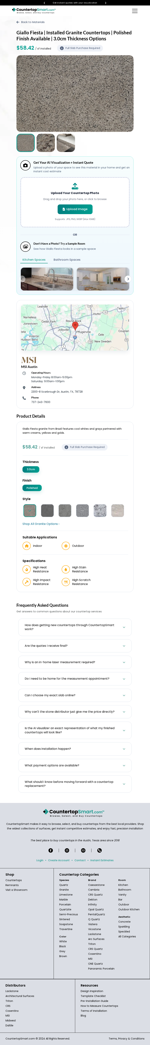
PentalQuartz (96, 914)
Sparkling (124, 926)
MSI (90, 959)
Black (62, 946)
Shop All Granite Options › (40, 524)
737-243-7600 (40, 402)
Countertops (13, 880)
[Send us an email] (83, 850)
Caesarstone (96, 885)
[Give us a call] (99, 850)
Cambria (93, 890)
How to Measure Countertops (99, 1006)
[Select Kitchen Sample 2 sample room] (103, 279)
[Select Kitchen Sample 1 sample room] (47, 279)
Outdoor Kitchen (129, 909)
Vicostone (94, 929)
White (63, 941)
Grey (62, 951)
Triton (92, 944)
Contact (80, 860)
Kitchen (123, 885)
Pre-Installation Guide (94, 1001)
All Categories (127, 936)
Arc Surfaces (96, 939)
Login (39, 860)
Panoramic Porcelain (101, 968)
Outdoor (123, 904)
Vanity (122, 894)
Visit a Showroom (16, 890)
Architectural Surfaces (19, 996)
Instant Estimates (102, 860)
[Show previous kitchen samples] (21, 279)
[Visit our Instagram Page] (67, 850)
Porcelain (65, 904)
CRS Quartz (95, 894)
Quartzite (65, 909)
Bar (120, 899)
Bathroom (124, 890)
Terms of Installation (94, 1011)
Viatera (92, 924)
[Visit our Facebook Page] (50, 850)
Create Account (59, 860)
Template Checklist (93, 996)
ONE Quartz (95, 964)
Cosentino (94, 954)
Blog (83, 1015)
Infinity (92, 904)
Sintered (64, 919)
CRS (7, 1006)
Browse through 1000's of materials (72, 3)
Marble (63, 899)
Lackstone (94, 934)
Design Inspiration (92, 991)
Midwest (10, 1020)
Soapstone (66, 924)
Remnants (12, 885)
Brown (63, 956)
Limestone (66, 894)
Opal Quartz (96, 909)
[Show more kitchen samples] (128, 279)
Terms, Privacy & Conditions (127, 1038)
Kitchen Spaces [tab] (34, 260)
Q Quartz (94, 919)
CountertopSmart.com (20, 1038)
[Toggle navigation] (135, 10)
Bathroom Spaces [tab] (67, 260)
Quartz (63, 885)
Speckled (124, 931)
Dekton (92, 899)
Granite (64, 890)
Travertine (65, 929)
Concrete (124, 922)
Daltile (9, 1025)
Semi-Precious (68, 914)
